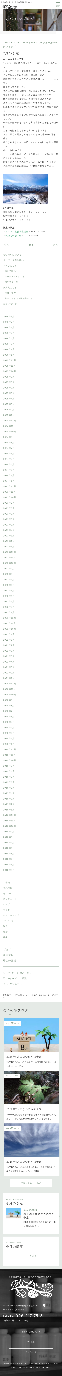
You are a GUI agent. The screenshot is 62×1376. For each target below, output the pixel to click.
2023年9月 (9, 503)
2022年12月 (9, 552)
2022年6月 (9, 585)
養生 (5, 937)
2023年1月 (9, 546)
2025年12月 (9, 360)
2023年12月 (9, 486)
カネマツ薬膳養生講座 (16, 231)
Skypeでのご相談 (17, 978)
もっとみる (31, 1256)
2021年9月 (9, 634)
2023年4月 (9, 530)
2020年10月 (9, 694)
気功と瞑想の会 (13, 235)
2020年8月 (9, 705)
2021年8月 (9, 640)
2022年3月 (9, 601)
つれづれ (7, 888)
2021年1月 (9, 678)
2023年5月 (9, 525)
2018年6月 (9, 848)
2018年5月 (9, 853)
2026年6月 (9, 327)
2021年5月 (9, 656)
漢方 (5, 926)
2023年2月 (9, 541)
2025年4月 (9, 398)
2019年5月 (9, 788)
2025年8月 (9, 382)
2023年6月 (9, 519)
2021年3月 (9, 667)
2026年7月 (9, 322)
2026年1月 (9, 355)
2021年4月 (9, 662)
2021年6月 (9, 651)
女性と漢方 (10, 293)
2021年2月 (9, 672)
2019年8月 (9, 771)
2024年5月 (9, 459)
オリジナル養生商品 (13, 260)
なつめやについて (12, 254)
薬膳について (10, 304)
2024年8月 (9, 442)
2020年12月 (9, 683)
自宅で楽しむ (11, 282)
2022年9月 (9, 568)
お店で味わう (11, 271)
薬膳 (5, 932)
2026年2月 (9, 349)
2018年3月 (9, 864)
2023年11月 (9, 492)
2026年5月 (9, 333)
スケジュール (10, 899)
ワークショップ (11, 915)
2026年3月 (9, 344)
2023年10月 (9, 497)
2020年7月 (9, 711)
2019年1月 (9, 809)
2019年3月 (9, 799)
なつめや (7, 893)
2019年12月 (9, 749)
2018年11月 (9, 820)
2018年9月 (9, 831)
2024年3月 (9, 470)
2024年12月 (9, 420)
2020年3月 (9, 733)
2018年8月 (9, 837)
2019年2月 (9, 804)
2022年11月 (9, 557)
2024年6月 (9, 453)
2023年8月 (9, 508)
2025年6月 (9, 393)
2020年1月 (9, 744)
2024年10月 (9, 431)
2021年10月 (9, 629)
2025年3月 (9, 404)
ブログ (6, 910)
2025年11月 (9, 366)
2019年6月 (9, 782)
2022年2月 (9, 607)
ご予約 (6, 882)
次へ (56, 245)
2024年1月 (9, 481)
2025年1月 (9, 415)
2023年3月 (9, 535)
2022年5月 (9, 590)
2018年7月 (9, 842)
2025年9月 (9, 377)
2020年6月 (9, 716)
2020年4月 (9, 727)
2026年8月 (9, 316)
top (31, 245)
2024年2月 (9, 475)
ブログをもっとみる (31, 1183)
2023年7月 (9, 514)
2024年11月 (9, 426)
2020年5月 (9, 722)
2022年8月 (9, 574)
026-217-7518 (23, 1316)
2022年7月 (9, 579)
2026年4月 (9, 338)
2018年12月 (9, 815)
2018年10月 (9, 826)
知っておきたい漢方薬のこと (19, 298)
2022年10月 (9, 563)
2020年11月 (9, 689)
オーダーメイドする (14, 276)
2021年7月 (9, 645)
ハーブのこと (10, 265)
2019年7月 (9, 777)
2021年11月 (9, 623)
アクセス (31, 1342)
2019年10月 (9, 760)
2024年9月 (9, 437)
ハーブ (6, 904)
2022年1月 (9, 612)
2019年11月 (9, 755)
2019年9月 (9, 766)
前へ (6, 245)
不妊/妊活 (8, 921)
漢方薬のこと (10, 287)
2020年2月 (9, 738)
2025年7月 (9, 388)
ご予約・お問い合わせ (19, 973)
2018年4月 (9, 859)
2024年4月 (9, 464)
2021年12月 (9, 618)
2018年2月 (9, 870)
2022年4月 (9, 596)
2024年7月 (9, 448)
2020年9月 (9, 700)
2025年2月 (9, 409)
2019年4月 (9, 793)
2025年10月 (9, 371)
